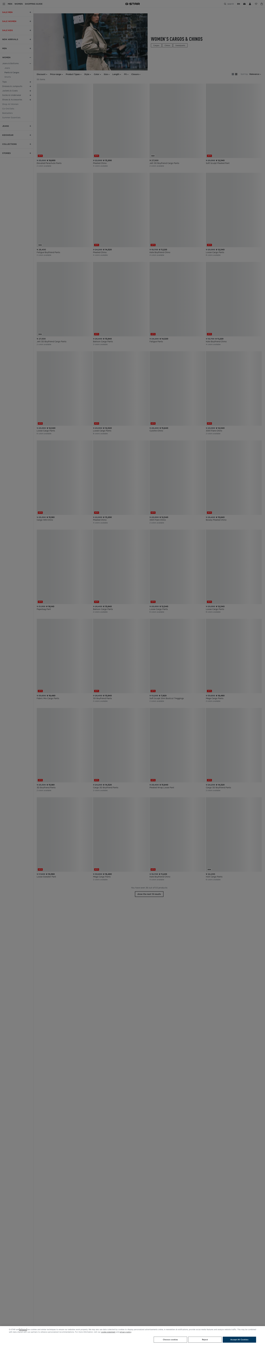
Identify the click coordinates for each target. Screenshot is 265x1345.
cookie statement (108, 1332)
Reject (205, 1340)
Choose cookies (170, 1340)
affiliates (23, 1329)
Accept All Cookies (239, 1340)
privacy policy (125, 1332)
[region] (132, 1335)
